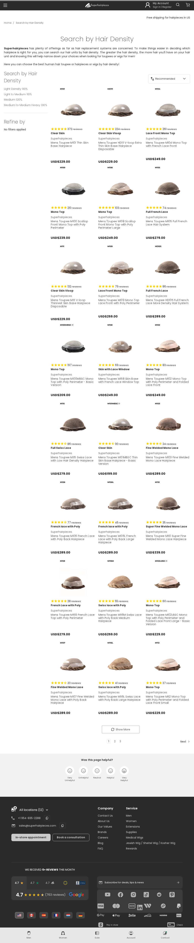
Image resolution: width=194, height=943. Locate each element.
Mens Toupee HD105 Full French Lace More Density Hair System (167, 301)
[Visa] (101, 906)
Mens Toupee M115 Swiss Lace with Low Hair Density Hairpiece (72, 458)
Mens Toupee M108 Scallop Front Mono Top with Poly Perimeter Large (117, 224)
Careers (103, 837)
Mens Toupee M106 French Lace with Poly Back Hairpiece (73, 537)
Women (131, 821)
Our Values (105, 826)
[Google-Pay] (101, 915)
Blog (100, 843)
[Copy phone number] (47, 818)
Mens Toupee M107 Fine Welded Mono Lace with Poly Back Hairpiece (72, 700)
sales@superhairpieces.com (37, 826)
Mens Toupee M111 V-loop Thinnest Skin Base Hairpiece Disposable (70, 303)
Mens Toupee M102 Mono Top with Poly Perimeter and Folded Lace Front (167, 382)
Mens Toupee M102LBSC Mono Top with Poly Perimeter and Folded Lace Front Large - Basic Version (168, 619)
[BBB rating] (80, 883)
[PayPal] (179, 906)
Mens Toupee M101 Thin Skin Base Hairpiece (69, 144)
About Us (104, 821)
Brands (102, 832)
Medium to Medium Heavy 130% (25, 105)
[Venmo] (163, 915)
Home (8, 23)
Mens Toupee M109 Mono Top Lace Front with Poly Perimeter (119, 301)
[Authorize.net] (65, 883)
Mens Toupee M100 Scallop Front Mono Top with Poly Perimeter (69, 224)
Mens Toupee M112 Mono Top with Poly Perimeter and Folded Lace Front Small (167, 700)
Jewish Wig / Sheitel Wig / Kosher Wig (150, 843)
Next (183, 741)
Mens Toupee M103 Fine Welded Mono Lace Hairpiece (167, 458)
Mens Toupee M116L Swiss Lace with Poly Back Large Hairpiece (119, 698)
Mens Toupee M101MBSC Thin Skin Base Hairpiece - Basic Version (118, 460)
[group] (49, 895)
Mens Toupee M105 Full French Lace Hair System (166, 222)
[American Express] (132, 906)
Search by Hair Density (29, 23)
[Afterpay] (163, 906)
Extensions (133, 826)
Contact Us (105, 816)
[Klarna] (179, 915)
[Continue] (178, 883)
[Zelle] (132, 915)
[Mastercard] (116, 906)
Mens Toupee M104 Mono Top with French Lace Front (166, 144)
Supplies (131, 832)
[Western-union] (147, 906)
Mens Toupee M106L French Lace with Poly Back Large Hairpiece (117, 539)
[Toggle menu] (5, 5)
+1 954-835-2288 (29, 818)
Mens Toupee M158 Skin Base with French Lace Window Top (118, 380)
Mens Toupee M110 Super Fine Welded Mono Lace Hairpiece (166, 537)
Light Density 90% (16, 89)
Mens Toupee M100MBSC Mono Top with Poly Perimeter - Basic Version (72, 382)
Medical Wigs (134, 837)
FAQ (100, 848)
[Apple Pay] (116, 915)
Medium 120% (13, 99)
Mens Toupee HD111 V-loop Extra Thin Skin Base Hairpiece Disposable (120, 146)
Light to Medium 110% (18, 94)
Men (129, 816)
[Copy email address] (62, 825)
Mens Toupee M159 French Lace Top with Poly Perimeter (73, 616)
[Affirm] (147, 915)
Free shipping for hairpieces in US (168, 17)
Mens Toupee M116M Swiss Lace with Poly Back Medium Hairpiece (120, 618)
